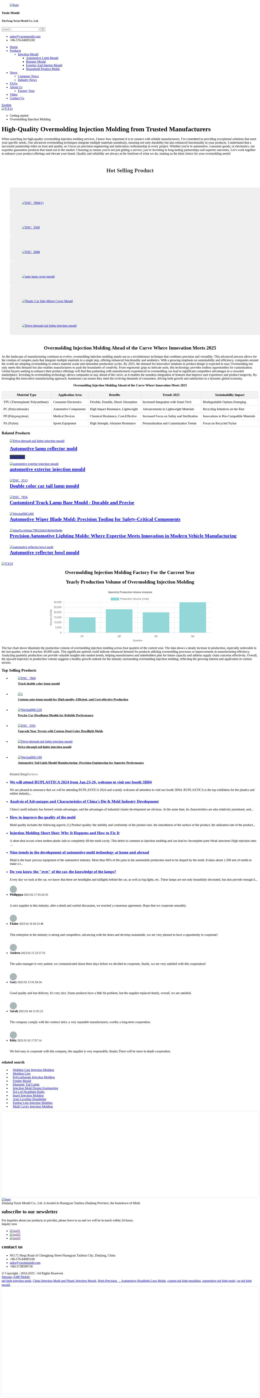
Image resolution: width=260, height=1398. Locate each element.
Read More (17, 457)
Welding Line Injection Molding (33, 1070)
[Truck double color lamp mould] (27, 678)
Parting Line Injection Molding (32, 1103)
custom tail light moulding (184, 1281)
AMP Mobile (21, 1277)
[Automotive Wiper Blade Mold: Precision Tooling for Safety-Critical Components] (22, 514)
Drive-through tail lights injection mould (44, 747)
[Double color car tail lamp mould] (19, 480)
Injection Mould (28, 54)
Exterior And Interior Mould (44, 65)
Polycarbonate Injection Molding (34, 1077)
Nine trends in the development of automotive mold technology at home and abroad (79, 852)
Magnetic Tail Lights (26, 1084)
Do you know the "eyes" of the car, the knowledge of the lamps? (63, 871)
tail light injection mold (16, 1281)
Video (13, 94)
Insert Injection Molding (28, 1095)
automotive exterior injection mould (47, 469)
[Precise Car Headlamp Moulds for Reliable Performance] (30, 710)
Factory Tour (26, 91)
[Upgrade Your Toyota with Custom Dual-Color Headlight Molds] (27, 725)
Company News (28, 76)
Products (15, 50)
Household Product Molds (43, 69)
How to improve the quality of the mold (43, 817)
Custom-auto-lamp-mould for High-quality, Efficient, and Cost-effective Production (73, 699)
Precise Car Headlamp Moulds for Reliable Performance (55, 715)
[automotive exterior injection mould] (34, 464)
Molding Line (21, 1073)
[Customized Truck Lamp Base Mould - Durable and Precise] (19, 497)
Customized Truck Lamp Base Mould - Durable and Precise (72, 502)
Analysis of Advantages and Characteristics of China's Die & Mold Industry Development (84, 801)
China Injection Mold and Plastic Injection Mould (64, 1281)
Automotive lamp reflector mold (43, 448)
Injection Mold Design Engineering (35, 1088)
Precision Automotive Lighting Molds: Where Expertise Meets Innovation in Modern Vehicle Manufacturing (123, 535)
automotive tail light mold (218, 1281)
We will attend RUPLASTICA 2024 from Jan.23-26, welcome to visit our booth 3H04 (81, 782)
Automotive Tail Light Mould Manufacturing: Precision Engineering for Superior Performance (81, 762)
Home (14, 47)
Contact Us (17, 98)
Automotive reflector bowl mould (44, 552)
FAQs (13, 83)
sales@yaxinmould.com (25, 1262)
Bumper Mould (36, 61)
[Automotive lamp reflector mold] (37, 441)
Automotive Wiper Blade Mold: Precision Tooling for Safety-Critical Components (95, 519)
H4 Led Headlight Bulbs (28, 1092)
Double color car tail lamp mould (44, 486)
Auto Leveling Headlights (29, 1099)
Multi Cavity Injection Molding (33, 1106)
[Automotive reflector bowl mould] (31, 547)
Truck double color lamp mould (39, 683)
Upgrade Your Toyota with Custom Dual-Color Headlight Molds (60, 731)
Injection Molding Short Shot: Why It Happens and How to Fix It (64, 833)
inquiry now (9, 1224)
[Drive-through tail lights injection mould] (45, 741)
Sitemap (7, 1277)
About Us (16, 87)
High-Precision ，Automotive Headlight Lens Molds (132, 1281)
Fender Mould (22, 1081)
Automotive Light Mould (42, 58)
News (13, 72)
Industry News (27, 80)
